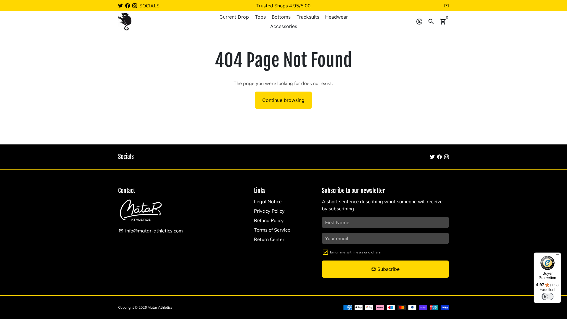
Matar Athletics (160, 307)
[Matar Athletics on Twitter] (120, 6)
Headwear (336, 17)
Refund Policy (269, 220)
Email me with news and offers (355, 252)
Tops (260, 17)
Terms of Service (272, 230)
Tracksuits (307, 17)
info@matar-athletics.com (151, 231)
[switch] (547, 296)
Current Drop (234, 17)
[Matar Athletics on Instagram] (134, 6)
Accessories (283, 26)
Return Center (269, 239)
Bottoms (281, 17)
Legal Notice (268, 201)
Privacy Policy (269, 211)
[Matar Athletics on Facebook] (127, 6)
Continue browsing (283, 100)
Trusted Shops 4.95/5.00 (283, 6)
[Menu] (557, 256)
